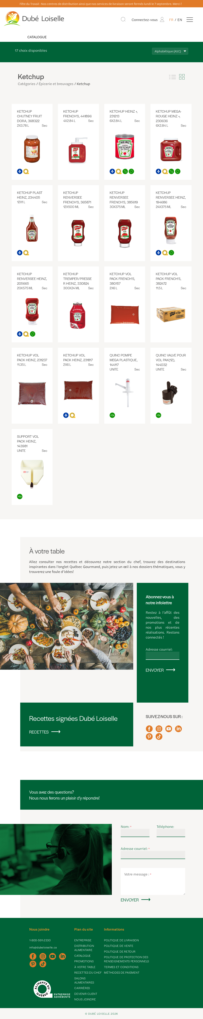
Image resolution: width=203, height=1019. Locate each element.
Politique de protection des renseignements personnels (126, 959)
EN (179, 19)
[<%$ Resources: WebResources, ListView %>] (172, 77)
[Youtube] (168, 730)
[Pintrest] (149, 738)
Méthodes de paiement (121, 972)
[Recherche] (123, 19)
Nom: (126, 826)
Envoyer (155, 670)
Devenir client (85, 994)
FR (171, 19)
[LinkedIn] (178, 730)
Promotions (84, 961)
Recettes (39, 732)
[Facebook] (149, 730)
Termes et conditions (121, 967)
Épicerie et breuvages (56, 83)
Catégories (26, 83)
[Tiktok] (159, 738)
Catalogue (37, 36)
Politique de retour (119, 951)
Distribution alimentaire (84, 948)
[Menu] (190, 19)
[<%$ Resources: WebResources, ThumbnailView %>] (181, 77)
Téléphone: (165, 826)
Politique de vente (118, 946)
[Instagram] (159, 730)
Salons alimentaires (84, 980)
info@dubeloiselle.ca (43, 947)
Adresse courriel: (159, 649)
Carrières (82, 988)
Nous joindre (85, 999)
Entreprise (83, 940)
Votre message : (137, 874)
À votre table (85, 967)
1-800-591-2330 (40, 940)
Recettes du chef (88, 972)
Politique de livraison (121, 940)
